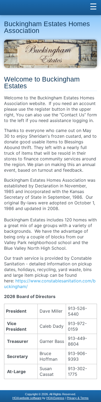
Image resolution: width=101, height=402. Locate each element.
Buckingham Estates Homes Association (47, 27)
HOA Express (55, 398)
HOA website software (26, 398)
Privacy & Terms (78, 398)
